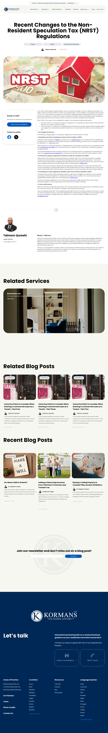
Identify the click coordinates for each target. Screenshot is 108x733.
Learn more (10, 298)
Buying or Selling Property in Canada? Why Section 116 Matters (87, 483)
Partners (75, 9)
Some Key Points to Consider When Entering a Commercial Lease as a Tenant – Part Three (54, 406)
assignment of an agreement (53, 153)
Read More (71, 3)
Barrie (30, 687)
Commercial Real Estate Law (11, 687)
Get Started (100, 9)
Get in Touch (92, 660)
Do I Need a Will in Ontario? (15, 482)
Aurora (31, 684)
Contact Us (8, 713)
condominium (76, 140)
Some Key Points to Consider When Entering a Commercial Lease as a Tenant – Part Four (19, 406)
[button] (34, 9)
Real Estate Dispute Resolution (12, 690)
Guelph (31, 698)
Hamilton (31, 701)
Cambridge (32, 695)
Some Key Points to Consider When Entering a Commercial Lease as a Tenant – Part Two (88, 406)
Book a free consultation (19, 124)
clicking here (83, 163)
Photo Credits (9, 707)
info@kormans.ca (43, 196)
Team (93, 9)
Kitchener (32, 710)
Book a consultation (65, 660)
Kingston (31, 707)
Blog (56, 690)
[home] (11, 9)
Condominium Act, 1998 (47, 147)
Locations (68, 9)
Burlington (32, 692)
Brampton (32, 690)
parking (57, 140)
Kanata (31, 704)
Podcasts (57, 687)
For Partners (8, 695)
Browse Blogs (58, 692)
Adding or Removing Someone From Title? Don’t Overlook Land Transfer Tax (52, 485)
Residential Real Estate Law (11, 684)
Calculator (58, 684)
